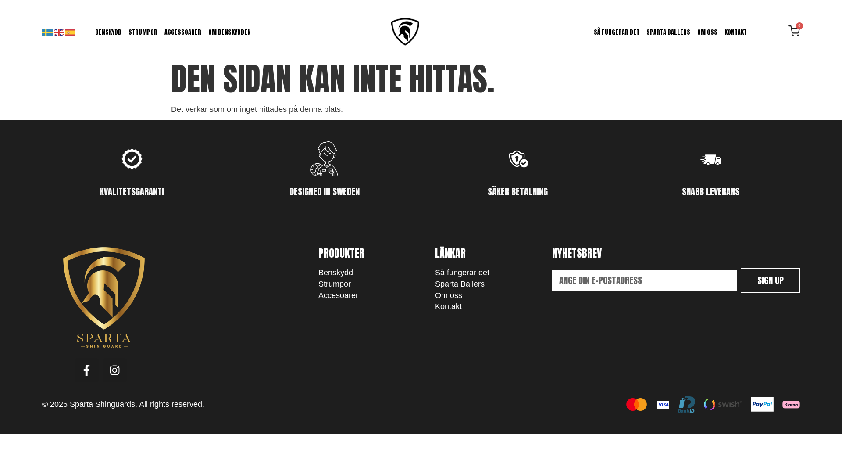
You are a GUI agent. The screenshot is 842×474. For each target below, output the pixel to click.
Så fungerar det (616, 32)
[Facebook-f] (87, 370)
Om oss (707, 32)
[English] (59, 32)
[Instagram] (115, 370)
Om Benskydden (229, 32)
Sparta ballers (668, 32)
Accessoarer (182, 32)
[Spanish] (70, 32)
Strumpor (142, 32)
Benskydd (108, 32)
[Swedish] (48, 32)
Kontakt (735, 32)
